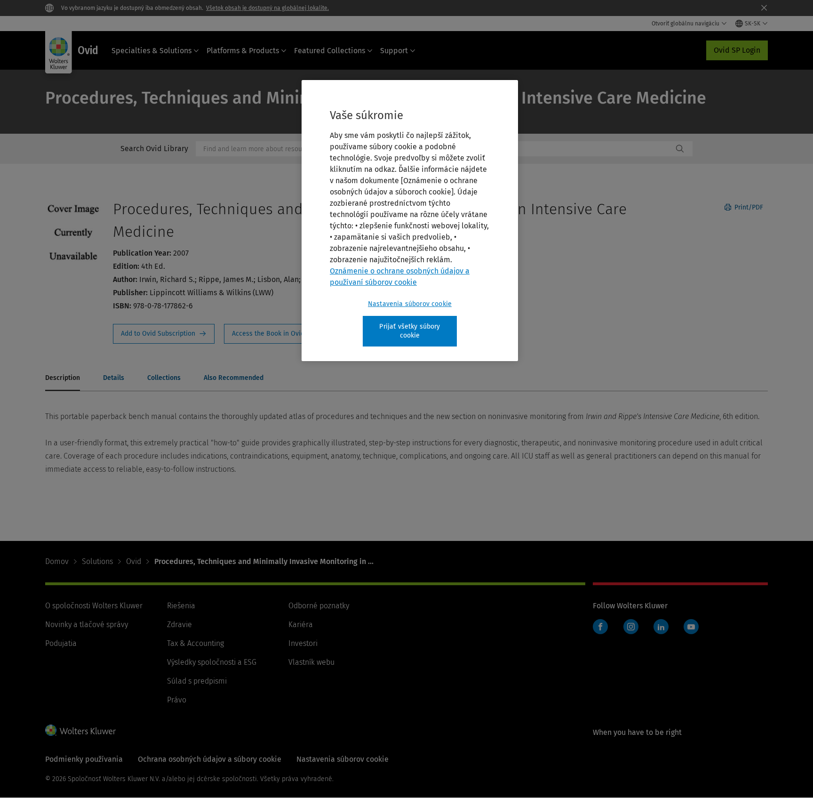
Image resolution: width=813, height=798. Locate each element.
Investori (303, 643)
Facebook (600, 626)
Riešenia (181, 605)
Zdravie (179, 624)
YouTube (691, 626)
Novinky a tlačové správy (86, 624)
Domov (57, 561)
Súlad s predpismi (197, 681)
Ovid (133, 561)
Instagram (630, 626)
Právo (176, 699)
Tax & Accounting (195, 643)
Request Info (163, 333)
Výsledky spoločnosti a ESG (211, 662)
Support (394, 50)
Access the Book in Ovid (273, 333)
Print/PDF (748, 207)
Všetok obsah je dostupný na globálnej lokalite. (267, 8)
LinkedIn (661, 626)
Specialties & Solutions (151, 50)
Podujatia (61, 643)
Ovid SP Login (737, 50)
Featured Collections (329, 50)
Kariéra (300, 624)
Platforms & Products (243, 50)
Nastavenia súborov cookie (410, 304)
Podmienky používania (84, 759)
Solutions (97, 561)
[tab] (62, 378)
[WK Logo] (80, 730)
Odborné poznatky (318, 605)
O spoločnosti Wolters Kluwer (94, 605)
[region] (410, 220)
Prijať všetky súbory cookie (409, 331)
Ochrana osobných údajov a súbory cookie (209, 759)
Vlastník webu (311, 662)
